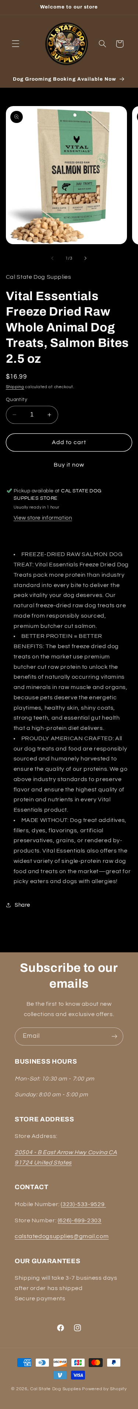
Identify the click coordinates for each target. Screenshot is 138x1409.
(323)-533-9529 (83, 1204)
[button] (15, 43)
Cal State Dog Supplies (55, 1389)
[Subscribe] (114, 1036)
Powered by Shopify (104, 1389)
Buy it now (69, 465)
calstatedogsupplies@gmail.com (62, 1236)
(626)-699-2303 (80, 1220)
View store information (43, 518)
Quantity (16, 399)
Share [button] (22, 905)
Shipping (15, 387)
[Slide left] (52, 258)
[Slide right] (86, 258)
